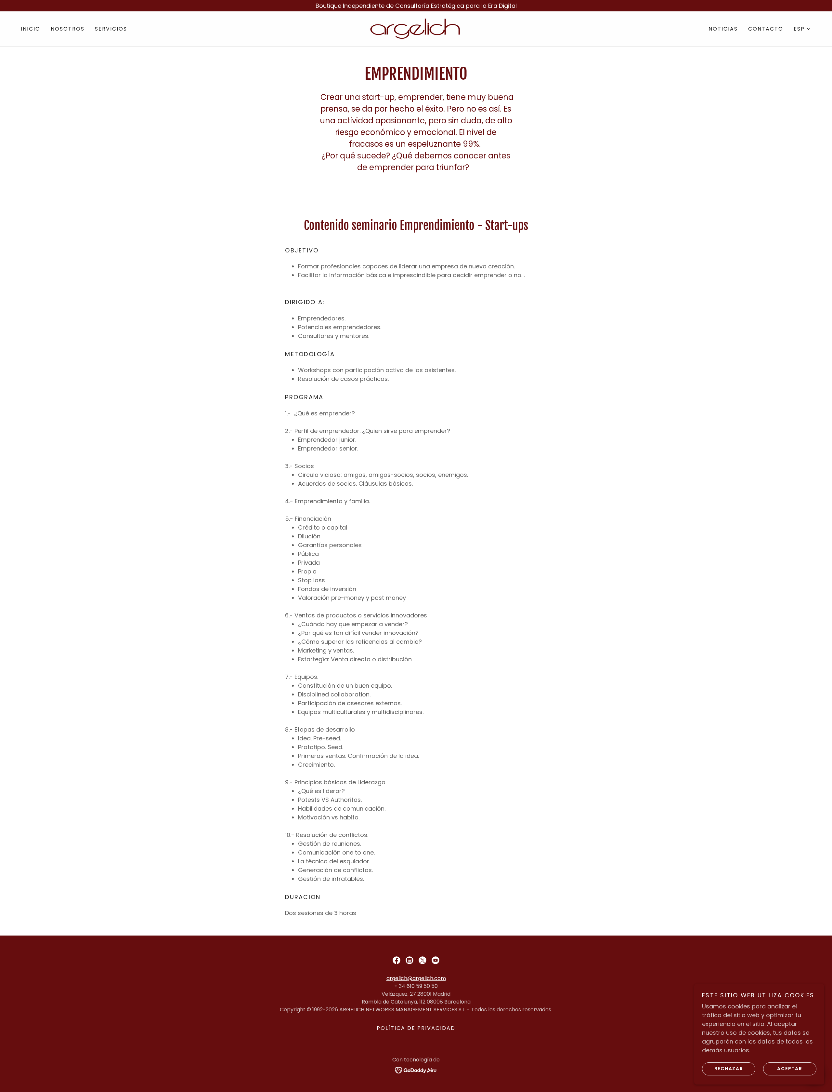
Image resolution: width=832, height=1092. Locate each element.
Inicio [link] (30, 29)
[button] (802, 29)
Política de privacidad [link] (416, 1028)
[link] (416, 28)
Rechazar (728, 1068)
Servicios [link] (111, 29)
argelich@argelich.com (416, 978)
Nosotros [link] (67, 29)
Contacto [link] (765, 29)
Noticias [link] (723, 29)
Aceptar (789, 1068)
